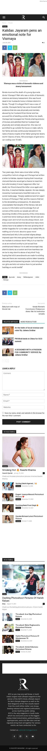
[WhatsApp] (15, 47)
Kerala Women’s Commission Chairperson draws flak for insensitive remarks (35, 310)
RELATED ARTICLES (11, 322)
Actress (5, 466)
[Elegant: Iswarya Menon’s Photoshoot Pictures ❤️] (8, 497)
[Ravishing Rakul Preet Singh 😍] (8, 508)
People (10, 23)
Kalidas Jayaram (28, 277)
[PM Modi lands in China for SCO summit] (8, 341)
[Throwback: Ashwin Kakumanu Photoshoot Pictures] (8, 650)
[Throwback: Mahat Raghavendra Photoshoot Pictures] (8, 628)
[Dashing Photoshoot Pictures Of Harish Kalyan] (23, 579)
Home (4, 23)
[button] (4, 17)
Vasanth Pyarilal (7, 473)
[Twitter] (10, 47)
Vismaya (5, 280)
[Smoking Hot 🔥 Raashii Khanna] (23, 451)
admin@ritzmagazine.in (28, 730)
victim (37, 277)
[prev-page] (3, 360)
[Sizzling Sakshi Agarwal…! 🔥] (8, 486)
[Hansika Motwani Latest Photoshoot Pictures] (8, 519)
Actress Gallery (9, 432)
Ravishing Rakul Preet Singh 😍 (27, 505)
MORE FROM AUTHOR (29, 322)
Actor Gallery (8, 560)
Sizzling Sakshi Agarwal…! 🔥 (26, 483)
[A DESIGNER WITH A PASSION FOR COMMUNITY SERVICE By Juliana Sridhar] (8, 352)
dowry (19, 277)
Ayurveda (12, 277)
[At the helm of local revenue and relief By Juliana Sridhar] (8, 330)
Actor (4, 594)
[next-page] (7, 360)
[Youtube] (32, 736)
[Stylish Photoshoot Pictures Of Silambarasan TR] (8, 639)
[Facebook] (4, 47)
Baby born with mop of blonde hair (11, 308)
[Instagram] (20, 736)
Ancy (3, 604)
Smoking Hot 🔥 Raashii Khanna (19, 470)
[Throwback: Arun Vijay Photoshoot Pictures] (8, 617)
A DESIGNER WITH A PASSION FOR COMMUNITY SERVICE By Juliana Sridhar (28, 352)
